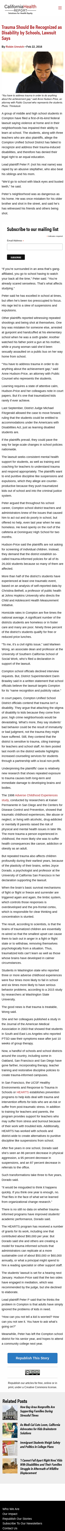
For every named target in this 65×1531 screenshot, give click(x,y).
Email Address (15, 241)
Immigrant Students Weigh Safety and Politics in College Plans (40, 1444)
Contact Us (9, 1528)
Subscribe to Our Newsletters (22, 1523)
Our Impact (9, 1514)
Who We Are (10, 1509)
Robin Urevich (15, 46)
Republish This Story (32, 1358)
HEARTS (23, 1092)
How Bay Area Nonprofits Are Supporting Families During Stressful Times (37, 1411)
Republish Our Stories (17, 1518)
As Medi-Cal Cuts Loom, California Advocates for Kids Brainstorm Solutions (40, 1428)
